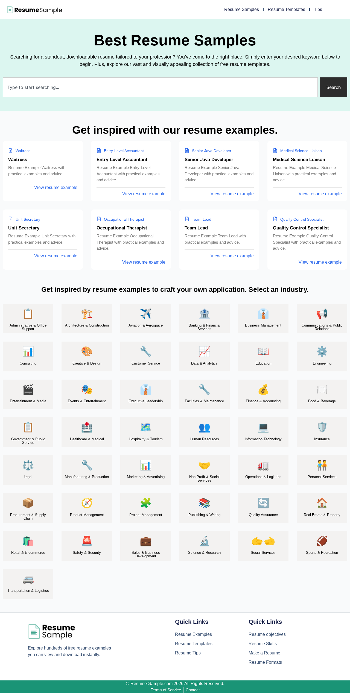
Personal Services (322, 477)
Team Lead (196, 228)
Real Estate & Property (322, 515)
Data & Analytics (204, 363)
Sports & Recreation (322, 553)
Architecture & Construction (87, 325)
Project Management (145, 515)
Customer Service (146, 363)
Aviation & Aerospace (146, 325)
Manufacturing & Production (87, 477)
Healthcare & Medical (87, 439)
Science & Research (204, 553)
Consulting (28, 363)
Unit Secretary (23, 228)
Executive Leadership (146, 401)
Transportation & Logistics (28, 591)
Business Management (263, 325)
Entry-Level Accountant (122, 159)
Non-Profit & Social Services (204, 478)
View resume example (55, 187)
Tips (318, 9)
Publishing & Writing (204, 515)
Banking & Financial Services (204, 327)
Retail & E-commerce (28, 553)
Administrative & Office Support (28, 327)
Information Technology (263, 439)
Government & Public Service (28, 441)
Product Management (87, 515)
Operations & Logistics (263, 477)
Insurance (322, 439)
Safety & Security (87, 553)
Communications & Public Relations (322, 327)
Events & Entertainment (87, 401)
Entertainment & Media (28, 401)
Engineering (322, 363)
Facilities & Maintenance (204, 401)
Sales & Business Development (146, 554)
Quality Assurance (263, 515)
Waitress (17, 159)
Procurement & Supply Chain (28, 516)
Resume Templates (286, 9)
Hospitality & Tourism (146, 439)
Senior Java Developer (209, 159)
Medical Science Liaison (299, 159)
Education (263, 363)
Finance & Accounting (263, 401)
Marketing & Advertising (146, 477)
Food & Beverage (322, 401)
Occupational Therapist (122, 228)
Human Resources (204, 439)
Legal (28, 477)
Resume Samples (241, 9)
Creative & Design (86, 363)
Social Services (263, 553)
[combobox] (160, 87)
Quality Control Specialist (301, 228)
